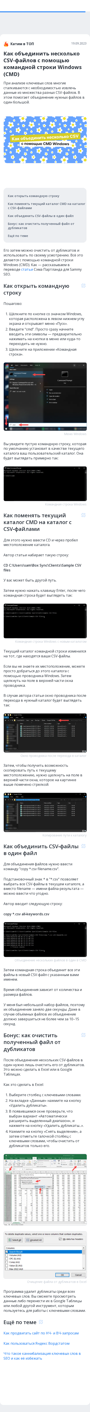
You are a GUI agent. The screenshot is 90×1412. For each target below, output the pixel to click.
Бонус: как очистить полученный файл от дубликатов (41, 226)
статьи (27, 269)
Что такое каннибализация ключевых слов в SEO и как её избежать (42, 1356)
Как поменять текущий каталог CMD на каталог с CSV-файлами (46, 206)
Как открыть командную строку (33, 196)
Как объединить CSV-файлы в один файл (41, 216)
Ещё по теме (18, 236)
